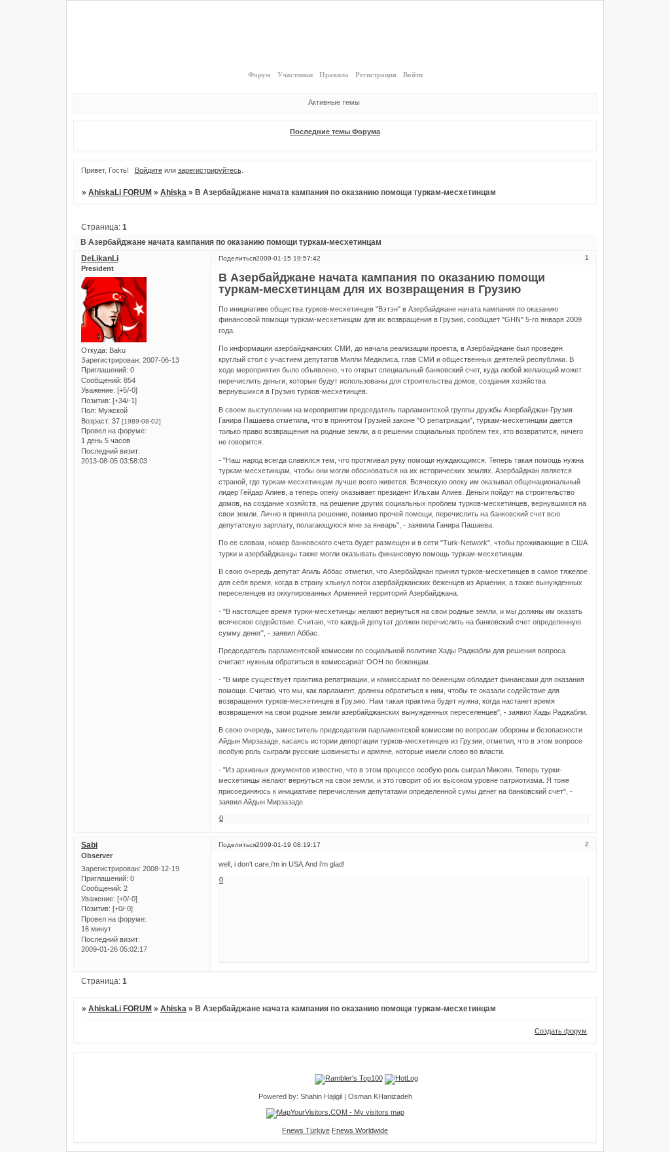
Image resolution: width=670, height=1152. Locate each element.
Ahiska (173, 192)
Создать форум (561, 1031)
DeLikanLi (99, 258)
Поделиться (237, 258)
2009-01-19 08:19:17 (288, 844)
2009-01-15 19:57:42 (288, 258)
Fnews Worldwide (360, 1130)
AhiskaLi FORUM (120, 192)
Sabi (89, 845)
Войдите (148, 170)
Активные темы (334, 102)
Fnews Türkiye (306, 1130)
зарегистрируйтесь (209, 170)
